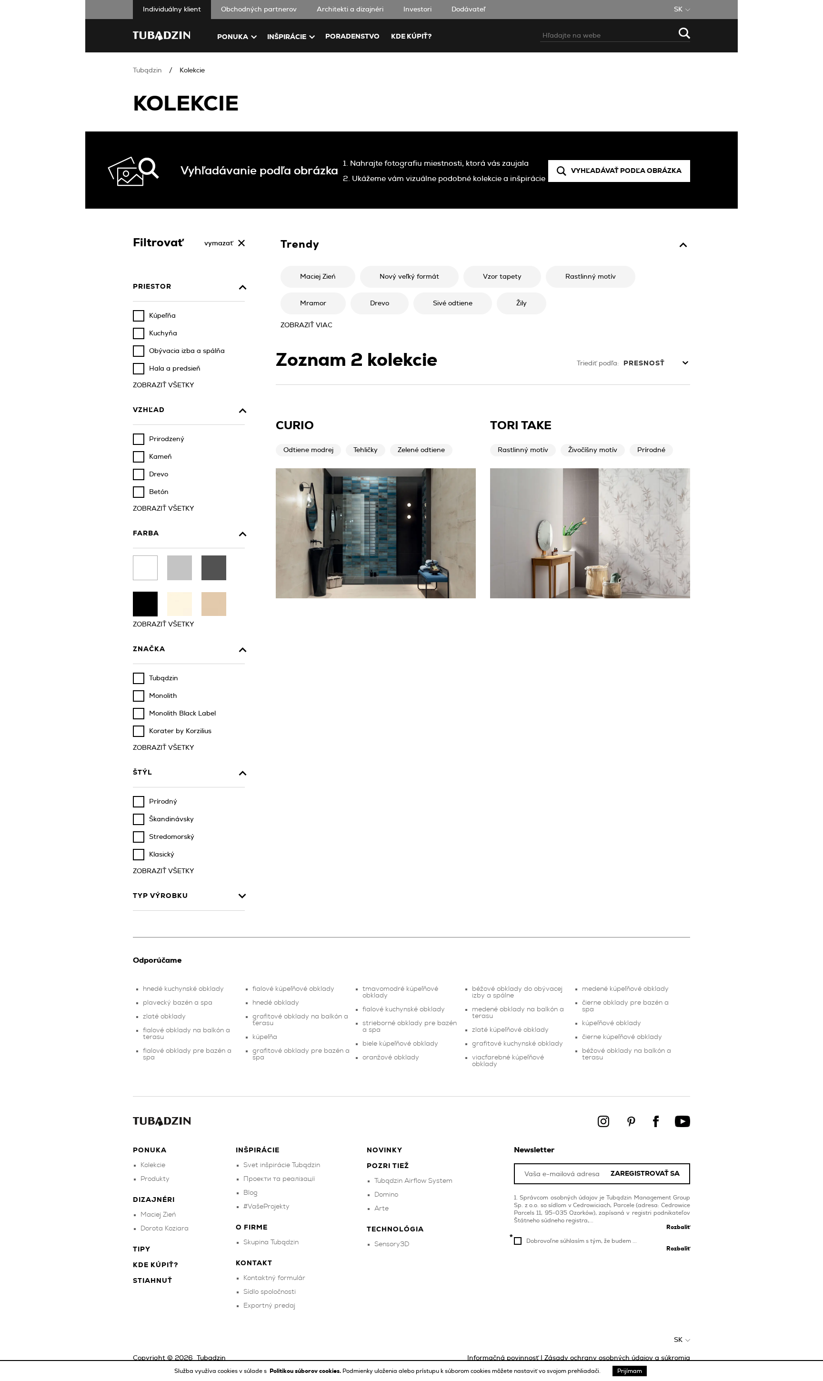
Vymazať (218, 243)
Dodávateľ (468, 9)
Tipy (142, 1249)
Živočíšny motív (592, 450)
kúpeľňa (264, 1037)
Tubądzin (147, 70)
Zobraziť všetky (163, 385)
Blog (250, 1192)
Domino (386, 1194)
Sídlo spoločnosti (269, 1292)
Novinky (384, 1150)
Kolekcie (192, 70)
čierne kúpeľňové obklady (622, 1037)
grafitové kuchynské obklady (517, 1043)
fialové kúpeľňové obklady (293, 989)
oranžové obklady (390, 1057)
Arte (381, 1208)
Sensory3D (391, 1244)
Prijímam (629, 1371)
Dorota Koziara (165, 1228)
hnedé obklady (275, 1002)
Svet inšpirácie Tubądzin (281, 1165)
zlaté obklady (164, 1016)
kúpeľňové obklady (611, 1023)
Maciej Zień (158, 1214)
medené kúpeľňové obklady (625, 989)
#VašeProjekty (266, 1206)
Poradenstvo (352, 36)
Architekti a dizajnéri (350, 9)
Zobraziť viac (306, 325)
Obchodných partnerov (259, 9)
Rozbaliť (678, 1227)
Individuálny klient (172, 9)
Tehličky (365, 450)
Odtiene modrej (308, 450)
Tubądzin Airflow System (413, 1181)
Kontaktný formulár (274, 1278)
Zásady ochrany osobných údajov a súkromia (617, 1358)
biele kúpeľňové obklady (400, 1043)
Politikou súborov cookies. (306, 1371)
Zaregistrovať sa (645, 1174)
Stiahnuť (152, 1281)
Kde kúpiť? (411, 36)
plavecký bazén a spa (177, 1002)
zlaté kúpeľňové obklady (510, 1030)
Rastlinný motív (523, 450)
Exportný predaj (269, 1305)
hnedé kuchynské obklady (183, 989)
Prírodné (651, 450)
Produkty (155, 1179)
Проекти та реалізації (279, 1179)
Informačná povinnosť (503, 1358)
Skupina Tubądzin (271, 1242)
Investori (417, 9)
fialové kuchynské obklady (403, 1009)
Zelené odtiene (421, 450)
